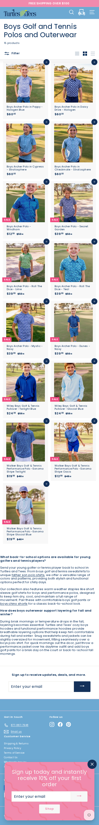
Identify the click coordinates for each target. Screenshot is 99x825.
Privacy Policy (12, 748)
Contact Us (11, 757)
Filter (15, 53)
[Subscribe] (82, 686)
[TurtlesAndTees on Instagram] (52, 724)
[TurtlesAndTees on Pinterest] (68, 724)
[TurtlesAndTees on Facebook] (60, 724)
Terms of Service (14, 753)
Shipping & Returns (16, 743)
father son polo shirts (28, 575)
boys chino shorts (14, 603)
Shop (49, 809)
